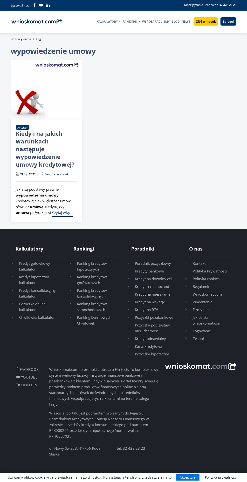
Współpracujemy (156, 22)
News (186, 22)
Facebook (29, 369)
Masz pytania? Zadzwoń (210, 5)
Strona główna (21, 39)
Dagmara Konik (56, 174)
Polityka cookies (206, 278)
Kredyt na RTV (146, 309)
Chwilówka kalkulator (37, 317)
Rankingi (130, 22)
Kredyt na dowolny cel (153, 278)
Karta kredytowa (148, 346)
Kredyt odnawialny (150, 338)
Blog (176, 22)
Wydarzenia (202, 301)
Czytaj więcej (62, 212)
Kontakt (199, 263)
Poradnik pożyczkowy (153, 263)
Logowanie (202, 330)
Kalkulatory (107, 22)
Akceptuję (188, 477)
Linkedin (28, 384)
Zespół (198, 338)
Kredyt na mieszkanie (152, 294)
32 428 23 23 (134, 448)
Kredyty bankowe (149, 271)
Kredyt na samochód (152, 286)
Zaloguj (228, 21)
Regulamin (201, 286)
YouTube (28, 377)
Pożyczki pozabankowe (154, 317)
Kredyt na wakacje (150, 301)
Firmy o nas (202, 309)
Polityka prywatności (221, 477)
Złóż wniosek (206, 21)
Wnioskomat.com (207, 294)
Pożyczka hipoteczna (152, 354)
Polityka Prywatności (210, 271)
